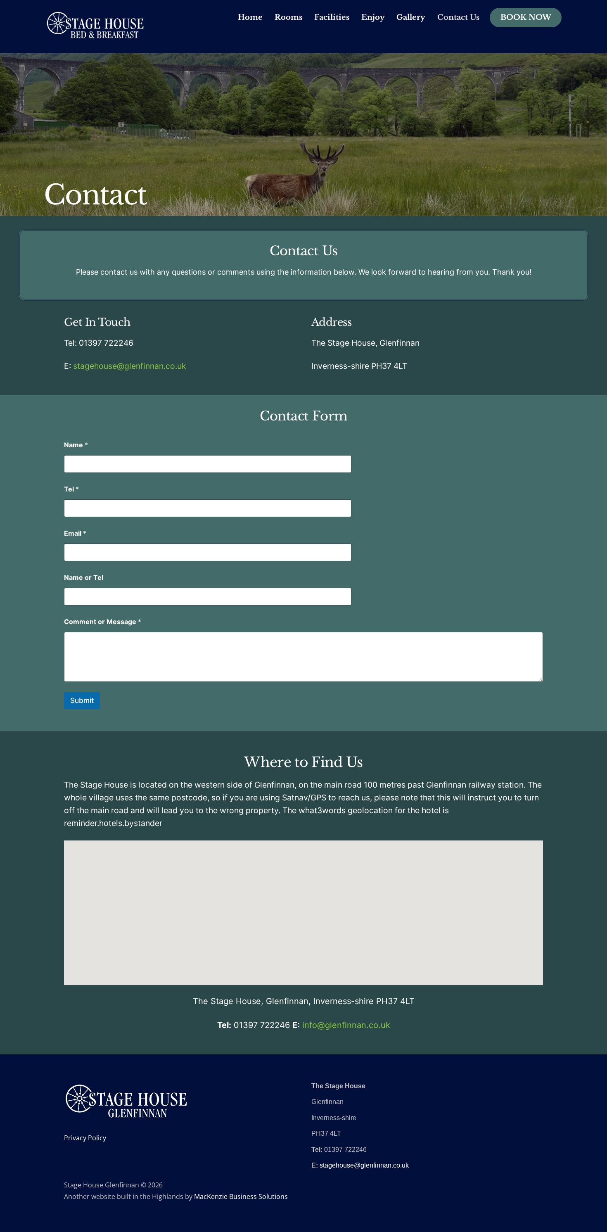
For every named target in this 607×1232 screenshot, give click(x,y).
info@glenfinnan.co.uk (346, 1025)
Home (250, 17)
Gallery (410, 17)
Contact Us (458, 17)
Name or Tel (83, 578)
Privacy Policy (85, 1137)
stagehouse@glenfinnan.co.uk (129, 366)
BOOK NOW (525, 17)
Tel (71, 489)
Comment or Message (102, 622)
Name (76, 445)
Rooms (288, 17)
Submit (82, 700)
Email (75, 533)
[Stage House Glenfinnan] (95, 34)
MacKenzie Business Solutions (241, 1196)
